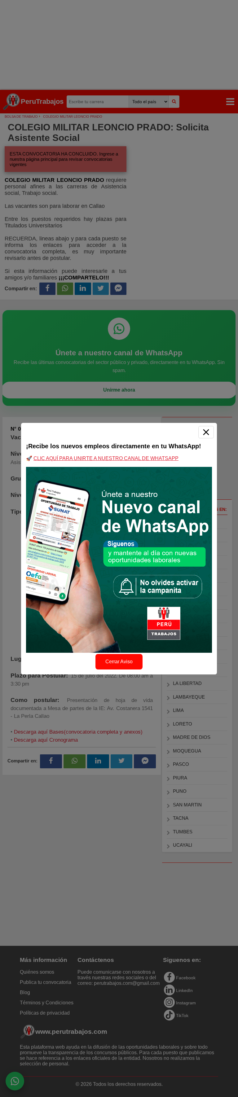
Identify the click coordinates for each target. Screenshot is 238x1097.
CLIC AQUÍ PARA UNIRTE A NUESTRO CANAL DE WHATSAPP (105, 458)
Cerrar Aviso (119, 661)
